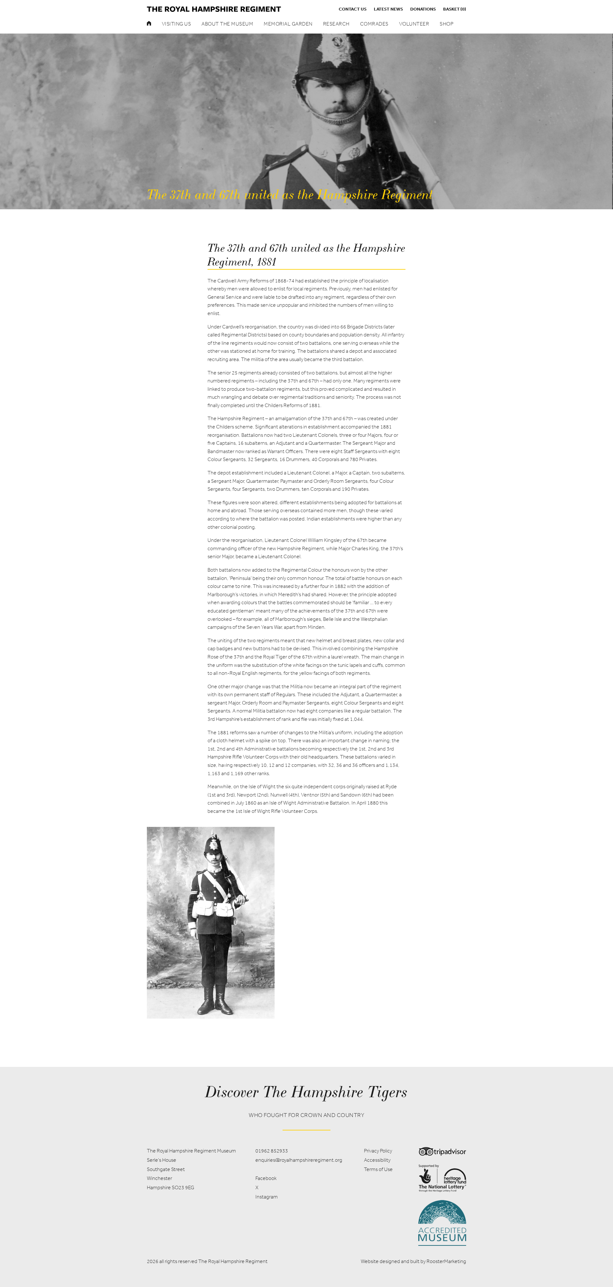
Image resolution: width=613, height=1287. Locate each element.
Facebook (265, 1178)
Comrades (374, 24)
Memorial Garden (288, 24)
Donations (423, 9)
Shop (446, 24)
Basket (454, 9)
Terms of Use (378, 1169)
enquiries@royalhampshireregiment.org (298, 1160)
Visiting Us (176, 24)
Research (336, 24)
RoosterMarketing (446, 1261)
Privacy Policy (378, 1151)
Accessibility (377, 1160)
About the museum (227, 24)
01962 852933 (271, 1151)
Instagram (266, 1197)
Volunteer (414, 24)
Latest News (388, 9)
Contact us (353, 9)
